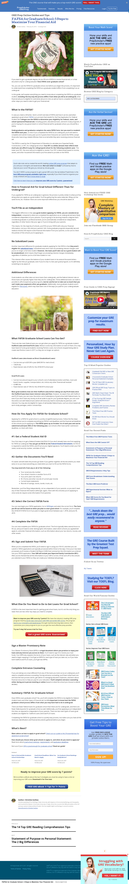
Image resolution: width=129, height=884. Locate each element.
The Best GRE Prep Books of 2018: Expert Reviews (106, 616)
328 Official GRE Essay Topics (111, 640)
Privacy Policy (26, 869)
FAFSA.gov (50, 506)
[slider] (99, 86)
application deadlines (60, 742)
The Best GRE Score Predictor (97, 484)
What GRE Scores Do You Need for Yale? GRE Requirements (98, 498)
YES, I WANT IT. (112, 875)
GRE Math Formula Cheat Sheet (90, 640)
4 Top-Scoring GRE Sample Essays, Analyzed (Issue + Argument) (101, 400)
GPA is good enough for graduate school (37, 746)
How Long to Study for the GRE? (90, 664)
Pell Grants (23, 286)
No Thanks (113, 880)
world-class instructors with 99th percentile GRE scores (45, 621)
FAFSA (31, 117)
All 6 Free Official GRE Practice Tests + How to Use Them (107, 696)
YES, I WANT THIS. (91, 3)
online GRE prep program (58, 163)
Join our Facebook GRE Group (98, 226)
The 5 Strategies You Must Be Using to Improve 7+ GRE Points (107, 605)
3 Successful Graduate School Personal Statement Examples (102, 378)
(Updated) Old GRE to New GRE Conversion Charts (103, 372)
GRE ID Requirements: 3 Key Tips (98, 471)
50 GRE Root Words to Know (101, 640)
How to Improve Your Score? (111, 664)
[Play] (85, 87)
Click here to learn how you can (43, 181)
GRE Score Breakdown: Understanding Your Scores (100, 477)
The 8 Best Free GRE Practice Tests (102, 412)
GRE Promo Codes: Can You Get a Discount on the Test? (108, 674)
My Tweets (88, 568)
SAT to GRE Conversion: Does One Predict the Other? (102, 423)
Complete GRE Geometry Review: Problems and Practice (103, 407)
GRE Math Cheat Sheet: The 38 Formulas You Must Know (103, 394)
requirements (45, 742)
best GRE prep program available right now (30, 174)
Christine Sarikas (20, 26)
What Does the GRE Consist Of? (98, 442)
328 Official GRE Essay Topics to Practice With (103, 389)
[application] (100, 79)
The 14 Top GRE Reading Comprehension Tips (95, 464)
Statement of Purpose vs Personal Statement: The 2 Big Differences (99, 449)
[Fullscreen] (116, 87)
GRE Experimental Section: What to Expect (99, 491)
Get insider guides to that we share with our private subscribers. (100, 735)
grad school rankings (31, 742)
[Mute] (113, 87)
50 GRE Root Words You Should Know (103, 418)
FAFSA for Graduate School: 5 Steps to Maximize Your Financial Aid (100, 457)
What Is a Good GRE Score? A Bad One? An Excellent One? (108, 685)
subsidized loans (26, 248)
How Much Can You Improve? (101, 664)
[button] (64, 2)
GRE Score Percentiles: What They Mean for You (107, 707)
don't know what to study (36, 176)
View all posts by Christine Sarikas (28, 808)
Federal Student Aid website (62, 444)
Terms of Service (16, 869)
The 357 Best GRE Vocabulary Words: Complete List (102, 383)
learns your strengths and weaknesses (27, 623)
